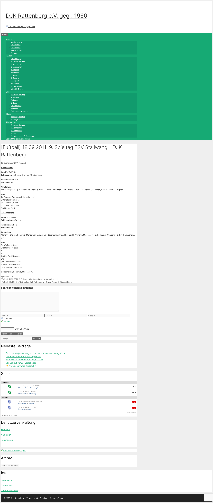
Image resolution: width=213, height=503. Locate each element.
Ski (7, 92)
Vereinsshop (16, 59)
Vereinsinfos (15, 45)
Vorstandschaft (17, 42)
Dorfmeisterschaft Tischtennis (23, 136)
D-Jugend (15, 78)
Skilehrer (14, 108)
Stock (8, 114)
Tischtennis (11, 122)
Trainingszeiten (17, 119)
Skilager (14, 103)
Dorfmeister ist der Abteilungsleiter (23, 356)
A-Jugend (15, 70)
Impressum (6, 480)
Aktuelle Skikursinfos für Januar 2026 (24, 359)
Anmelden (6, 435)
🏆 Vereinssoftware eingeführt (21, 366)
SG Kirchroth (22, 394)
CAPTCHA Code (22, 329)
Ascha (29, 409)
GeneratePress (56, 498)
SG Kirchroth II (22, 388)
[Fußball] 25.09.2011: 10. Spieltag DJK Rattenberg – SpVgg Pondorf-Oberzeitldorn (36, 282)
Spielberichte (7, 276)
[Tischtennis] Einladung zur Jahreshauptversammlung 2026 (35, 353)
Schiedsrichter (16, 86)
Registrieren (7, 440)
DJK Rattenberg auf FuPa (9, 415)
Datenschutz (7, 485)
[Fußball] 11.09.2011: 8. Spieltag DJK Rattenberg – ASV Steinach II (29, 279)
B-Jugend (15, 72)
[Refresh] (5, 321)
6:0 (134, 387)
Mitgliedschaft (16, 50)
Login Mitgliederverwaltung (18, 139)
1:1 (133, 393)
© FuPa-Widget (131, 412)
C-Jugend (15, 75)
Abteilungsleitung (18, 61)
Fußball (9, 56)
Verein (9, 39)
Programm (15, 97)
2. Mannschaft (16, 67)
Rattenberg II (34, 388)
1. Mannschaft (16, 64)
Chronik (14, 53)
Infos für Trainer (17, 89)
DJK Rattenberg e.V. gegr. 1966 (46, 15)
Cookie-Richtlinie (9, 490)
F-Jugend (15, 83)
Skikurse (14, 100)
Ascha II (31, 403)
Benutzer (5, 429)
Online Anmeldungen (19, 111)
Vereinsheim (15, 47)
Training (14, 133)
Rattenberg (32, 394)
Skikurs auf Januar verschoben (21, 363)
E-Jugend (15, 81)
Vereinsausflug (17, 106)
